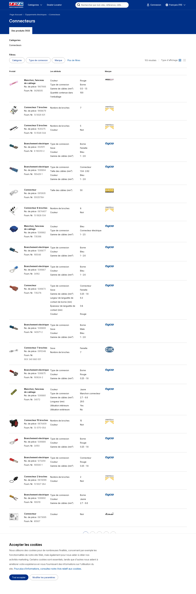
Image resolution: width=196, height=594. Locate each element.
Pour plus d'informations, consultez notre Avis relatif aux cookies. (48, 568)
